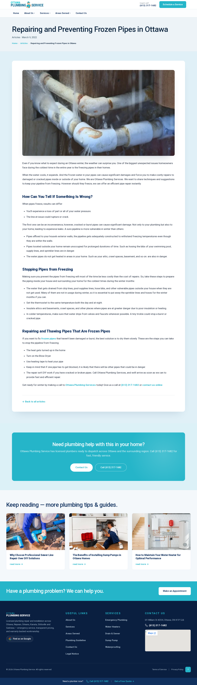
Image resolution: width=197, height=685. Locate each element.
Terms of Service (159, 669)
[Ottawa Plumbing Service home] (27, 4)
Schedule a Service (173, 4)
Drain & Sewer (112, 633)
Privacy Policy (177, 669)
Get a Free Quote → (124, 681)
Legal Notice (72, 653)
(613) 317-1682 (148, 5)
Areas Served (62, 13)
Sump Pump (111, 640)
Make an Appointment (174, 591)
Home (16, 13)
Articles (24, 43)
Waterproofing (112, 647)
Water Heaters (112, 626)
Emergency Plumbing (116, 620)
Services (45, 13)
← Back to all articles (33, 401)
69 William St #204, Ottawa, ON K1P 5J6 (164, 620)
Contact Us (81, 13)
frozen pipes (48, 338)
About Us (29, 13)
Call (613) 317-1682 (111, 467)
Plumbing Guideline (76, 640)
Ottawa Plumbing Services (80, 384)
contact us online (152, 384)
